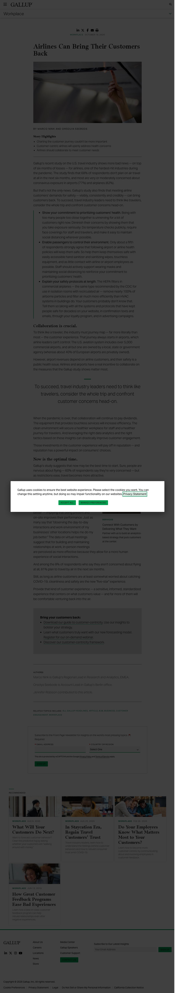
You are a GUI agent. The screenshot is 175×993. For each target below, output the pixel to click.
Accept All (67, 502)
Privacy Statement (134, 494)
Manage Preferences (93, 502)
